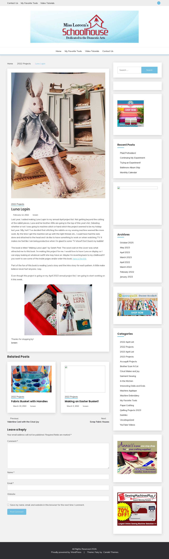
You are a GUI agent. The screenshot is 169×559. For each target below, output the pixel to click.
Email (10, 483)
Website (11, 494)
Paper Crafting (127, 405)
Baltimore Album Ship (130, 167)
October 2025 (126, 242)
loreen (35, 215)
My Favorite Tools (29, 3)
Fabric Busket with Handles (29, 401)
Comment (12, 441)
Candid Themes (110, 552)
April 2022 (125, 262)
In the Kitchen (126, 381)
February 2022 (127, 271)
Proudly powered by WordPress (66, 552)
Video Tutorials (47, 3)
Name (10, 472)
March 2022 (126, 267)
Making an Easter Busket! (82, 401)
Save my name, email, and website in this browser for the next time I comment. (47, 505)
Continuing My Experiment (132, 157)
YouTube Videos (127, 424)
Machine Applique (128, 390)
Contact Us (12, 3)
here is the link (79, 258)
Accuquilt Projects (128, 361)
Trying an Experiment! (130, 162)
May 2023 (125, 247)
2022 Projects (17, 204)
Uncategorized (127, 420)
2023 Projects (127, 356)
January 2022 (126, 276)
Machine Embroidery (129, 395)
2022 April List (127, 342)
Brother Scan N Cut (129, 366)
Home (58, 51)
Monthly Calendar (128, 172)
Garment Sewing (128, 376)
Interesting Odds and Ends (132, 385)
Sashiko (123, 415)
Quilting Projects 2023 (130, 410)
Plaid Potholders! (128, 153)
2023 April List (127, 351)
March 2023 (126, 257)
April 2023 (125, 252)
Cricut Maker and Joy (130, 371)
